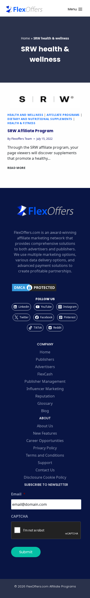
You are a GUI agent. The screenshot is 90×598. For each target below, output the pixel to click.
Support (45, 462)
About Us (45, 425)
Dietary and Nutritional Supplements (39, 119)
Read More (16, 168)
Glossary (45, 403)
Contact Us (45, 469)
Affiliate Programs (63, 115)
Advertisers (45, 366)
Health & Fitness (21, 123)
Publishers (45, 359)
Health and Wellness (25, 115)
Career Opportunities (45, 440)
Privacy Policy (45, 447)
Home (25, 38)
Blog (45, 410)
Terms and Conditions (45, 455)
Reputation (45, 396)
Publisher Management (45, 381)
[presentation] (45, 99)
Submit (26, 552)
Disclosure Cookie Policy (45, 477)
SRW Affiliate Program (30, 131)
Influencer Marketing (45, 388)
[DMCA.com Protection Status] (45, 287)
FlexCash (45, 374)
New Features (45, 433)
